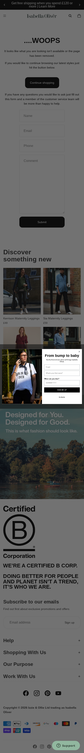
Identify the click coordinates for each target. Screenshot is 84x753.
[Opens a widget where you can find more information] (66, 746)
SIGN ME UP (62, 390)
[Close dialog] (79, 351)
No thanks (62, 397)
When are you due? (51, 379)
